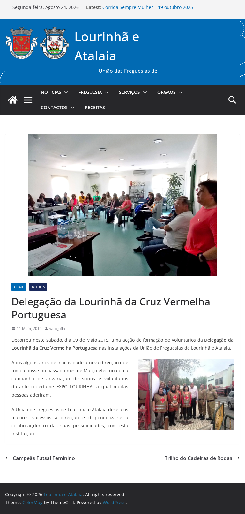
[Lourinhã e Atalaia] (12, 100)
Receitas (95, 107)
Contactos (54, 107)
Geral (19, 287)
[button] (64, 92)
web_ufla (57, 328)
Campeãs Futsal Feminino (44, 458)
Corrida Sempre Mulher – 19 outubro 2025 (147, 9)
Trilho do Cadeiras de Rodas (198, 458)
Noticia (38, 287)
